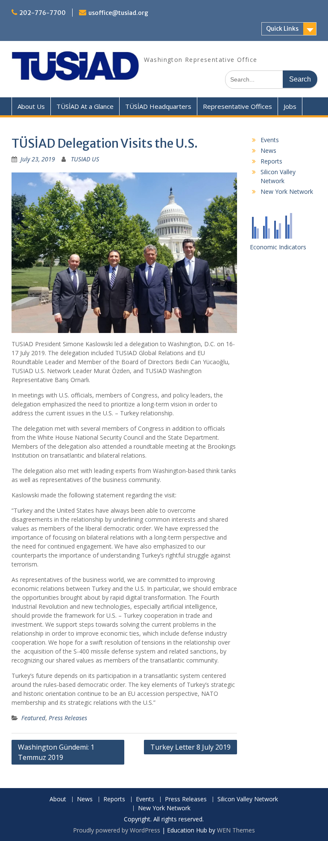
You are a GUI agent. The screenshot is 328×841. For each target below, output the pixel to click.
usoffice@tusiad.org (118, 13)
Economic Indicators (278, 247)
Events (270, 140)
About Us (31, 106)
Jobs (290, 106)
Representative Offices (237, 106)
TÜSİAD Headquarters (158, 106)
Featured (33, 718)
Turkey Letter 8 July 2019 (190, 747)
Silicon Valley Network (247, 799)
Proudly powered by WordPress (116, 830)
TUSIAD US (85, 159)
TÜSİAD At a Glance (85, 106)
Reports (271, 161)
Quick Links (282, 28)
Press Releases (68, 718)
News (268, 150)
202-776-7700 (42, 13)
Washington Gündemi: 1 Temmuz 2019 (56, 752)
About (58, 799)
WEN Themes (236, 830)
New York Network (287, 191)
